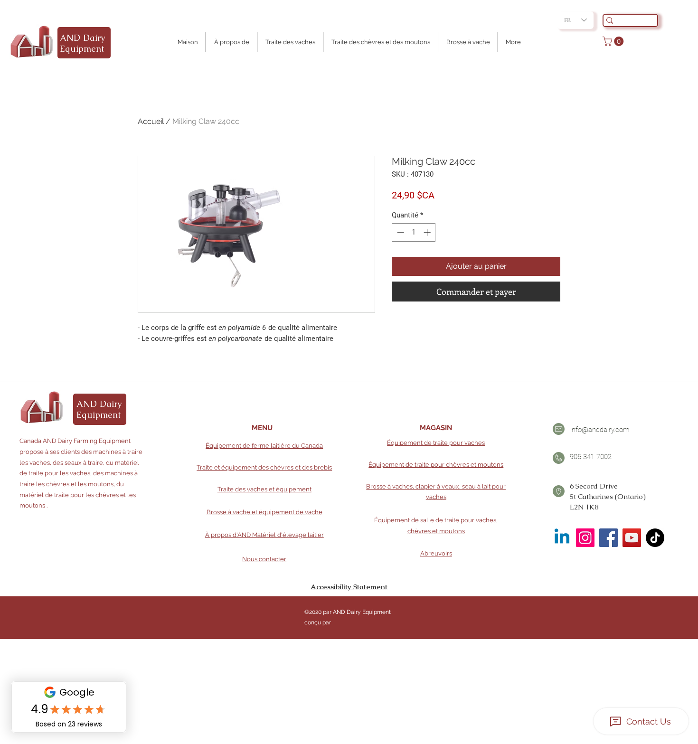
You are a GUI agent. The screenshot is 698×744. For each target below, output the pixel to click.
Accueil (151, 121)
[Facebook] (608, 537)
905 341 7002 (591, 456)
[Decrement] (399, 232)
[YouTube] (632, 537)
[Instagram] (585, 537)
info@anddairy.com (599, 429)
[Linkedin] (562, 537)
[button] (614, 41)
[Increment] (428, 232)
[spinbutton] (414, 232)
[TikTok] (655, 537)
